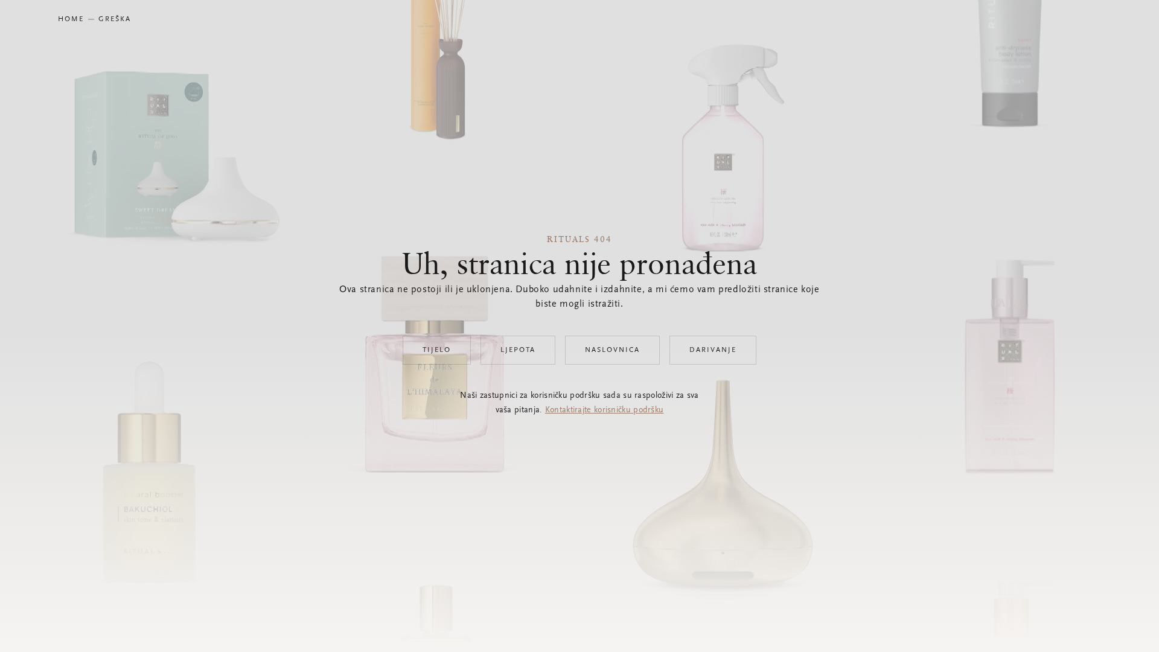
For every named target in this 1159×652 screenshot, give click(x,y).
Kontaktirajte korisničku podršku (604, 410)
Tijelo (437, 350)
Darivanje (712, 350)
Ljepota (517, 350)
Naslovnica (612, 350)
